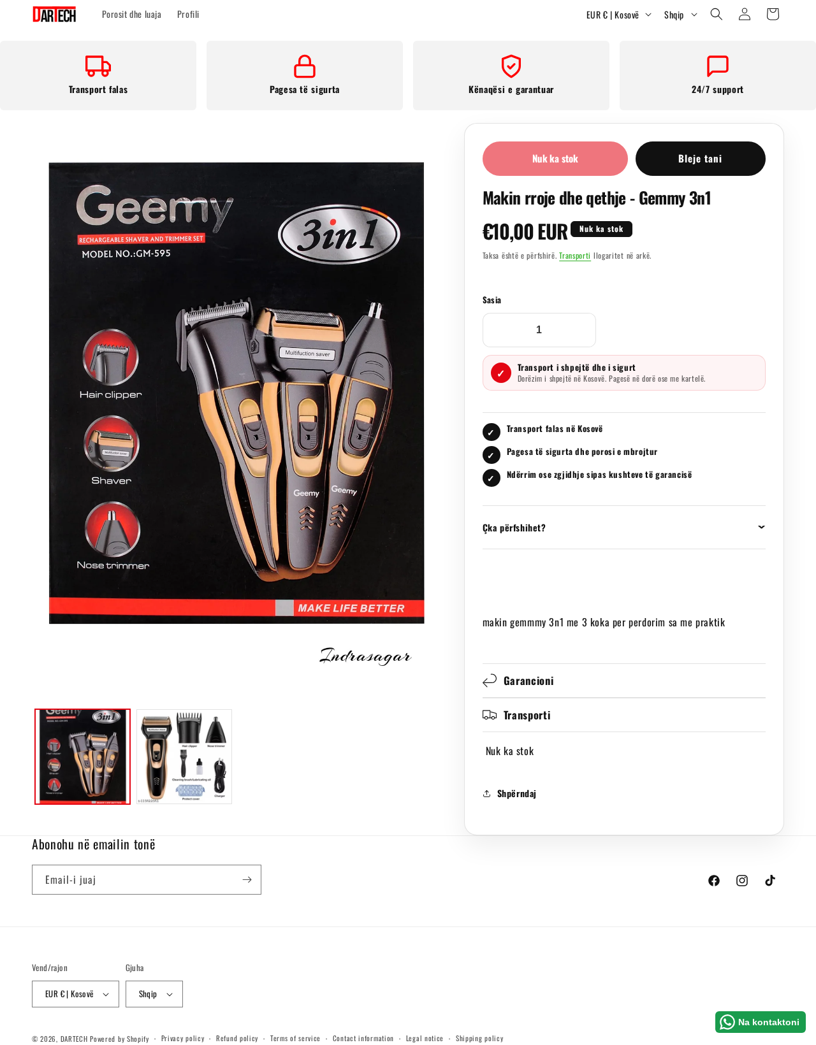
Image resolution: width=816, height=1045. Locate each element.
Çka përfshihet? (514, 527)
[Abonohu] (247, 880)
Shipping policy (480, 1038)
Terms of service (295, 1038)
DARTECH (74, 1039)
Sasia (492, 300)
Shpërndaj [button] (517, 793)
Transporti (575, 255)
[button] (717, 14)
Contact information (363, 1038)
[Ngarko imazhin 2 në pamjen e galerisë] (183, 756)
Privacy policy (183, 1038)
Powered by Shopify (119, 1039)
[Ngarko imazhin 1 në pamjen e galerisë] (82, 756)
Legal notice (425, 1038)
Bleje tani (700, 158)
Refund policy (237, 1038)
